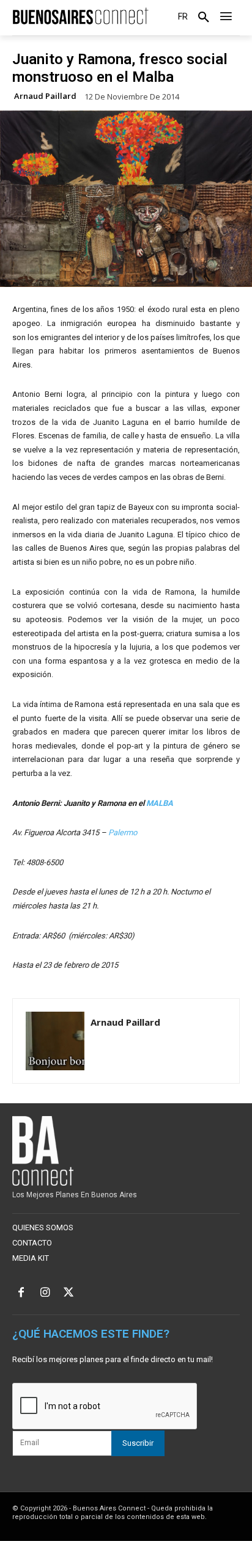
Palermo (122, 832)
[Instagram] (45, 1293)
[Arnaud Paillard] (55, 1041)
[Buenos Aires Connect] (80, 16)
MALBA (159, 803)
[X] (69, 1293)
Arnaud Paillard (45, 96)
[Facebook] (21, 1293)
